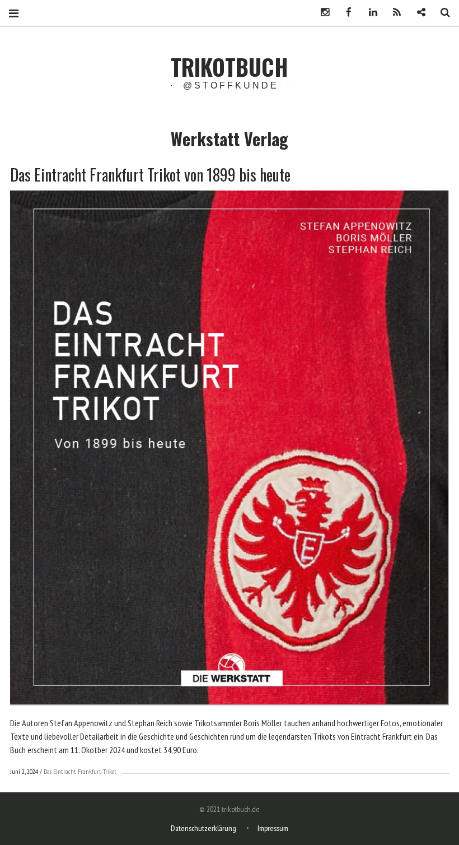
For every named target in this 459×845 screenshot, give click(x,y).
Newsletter (417, 12)
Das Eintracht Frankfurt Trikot (80, 771)
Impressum (272, 828)
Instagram (321, 12)
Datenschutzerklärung (203, 828)
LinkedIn (369, 12)
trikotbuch (229, 66)
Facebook (345, 12)
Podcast (393, 12)
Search (441, 12)
